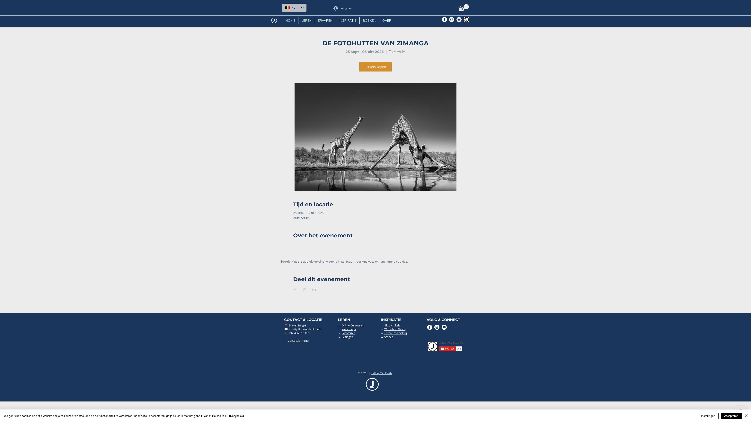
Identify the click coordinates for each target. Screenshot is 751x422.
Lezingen (347, 337)
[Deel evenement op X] (304, 289)
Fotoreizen (348, 333)
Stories (388, 337)
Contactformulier (298, 340)
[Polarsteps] (466, 19)
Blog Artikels (392, 325)
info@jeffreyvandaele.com (305, 329)
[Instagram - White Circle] (451, 19)
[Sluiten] (746, 416)
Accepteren (731, 416)
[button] (463, 7)
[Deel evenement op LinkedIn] (314, 289)
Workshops (349, 329)
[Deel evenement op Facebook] (295, 289)
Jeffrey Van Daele (381, 373)
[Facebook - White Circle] (444, 19)
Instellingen (708, 416)
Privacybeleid (235, 416)
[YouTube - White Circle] (459, 19)
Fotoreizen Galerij (395, 333)
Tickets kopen (375, 67)
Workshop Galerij (395, 329)
